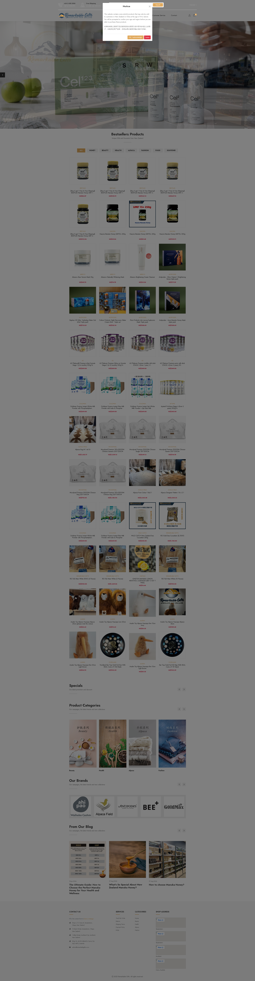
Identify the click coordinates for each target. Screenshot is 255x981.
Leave (147, 37)
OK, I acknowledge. (135, 37)
